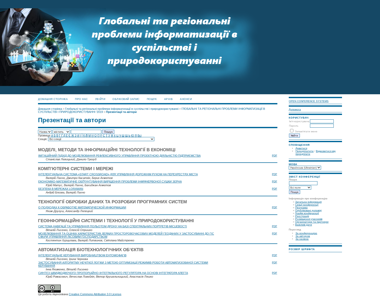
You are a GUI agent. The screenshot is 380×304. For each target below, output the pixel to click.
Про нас (81, 99)
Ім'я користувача (299, 121)
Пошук (152, 99)
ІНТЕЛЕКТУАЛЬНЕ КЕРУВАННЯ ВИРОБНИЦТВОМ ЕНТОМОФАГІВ (82, 255)
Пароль (293, 125)
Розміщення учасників (308, 219)
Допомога (295, 109)
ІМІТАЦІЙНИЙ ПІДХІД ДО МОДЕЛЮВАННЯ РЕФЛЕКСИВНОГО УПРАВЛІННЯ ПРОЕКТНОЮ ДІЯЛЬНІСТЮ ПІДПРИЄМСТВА (119, 155)
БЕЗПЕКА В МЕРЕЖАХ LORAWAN (60, 188)
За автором (302, 236)
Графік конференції (307, 213)
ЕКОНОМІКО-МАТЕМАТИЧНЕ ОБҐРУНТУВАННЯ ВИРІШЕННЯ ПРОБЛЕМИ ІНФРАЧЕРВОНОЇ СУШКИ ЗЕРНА (110, 181)
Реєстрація (302, 216)
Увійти (100, 99)
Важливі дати (303, 224)
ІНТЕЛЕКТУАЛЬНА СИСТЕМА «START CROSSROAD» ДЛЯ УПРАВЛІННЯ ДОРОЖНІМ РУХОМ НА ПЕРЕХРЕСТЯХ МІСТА (118, 174)
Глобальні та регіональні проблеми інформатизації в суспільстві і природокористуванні (121, 108)
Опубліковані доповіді (308, 210)
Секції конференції (306, 204)
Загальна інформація (308, 201)
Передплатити (304, 151)
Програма (301, 207)
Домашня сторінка (53, 99)
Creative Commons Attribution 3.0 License (95, 294)
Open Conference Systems (309, 101)
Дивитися (301, 148)
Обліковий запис (126, 99)
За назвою (302, 238)
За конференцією (306, 233)
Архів (168, 99)
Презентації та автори (121, 111)
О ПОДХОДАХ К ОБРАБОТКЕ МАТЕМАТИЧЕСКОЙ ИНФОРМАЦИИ (82, 207)
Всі (139, 135)
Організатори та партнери (312, 221)
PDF (274, 155)
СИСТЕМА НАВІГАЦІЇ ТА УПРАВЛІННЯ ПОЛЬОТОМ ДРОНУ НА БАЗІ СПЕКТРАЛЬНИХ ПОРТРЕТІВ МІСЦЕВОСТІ (112, 226)
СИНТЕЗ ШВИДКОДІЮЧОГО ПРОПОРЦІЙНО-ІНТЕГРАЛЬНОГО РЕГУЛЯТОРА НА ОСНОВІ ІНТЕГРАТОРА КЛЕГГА (113, 272)
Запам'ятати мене (306, 131)
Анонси (186, 99)
